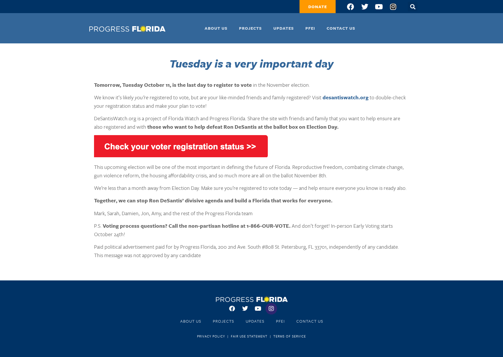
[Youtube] (379, 6)
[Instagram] (393, 6)
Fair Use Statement (249, 336)
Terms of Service (289, 336)
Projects (250, 28)
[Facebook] (350, 6)
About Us (216, 28)
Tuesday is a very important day (251, 63)
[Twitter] (364, 6)
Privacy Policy (211, 336)
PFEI (310, 28)
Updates (283, 28)
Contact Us (341, 28)
